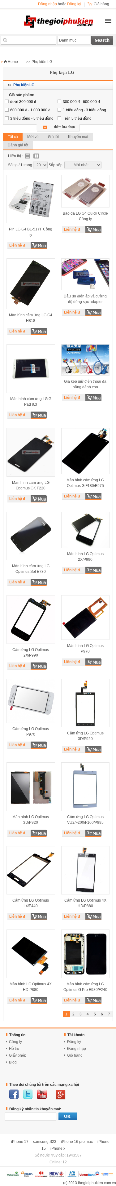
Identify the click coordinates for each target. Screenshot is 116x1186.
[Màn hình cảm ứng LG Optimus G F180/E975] (85, 451)
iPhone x (57, 1148)
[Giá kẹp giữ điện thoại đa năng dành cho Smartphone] (85, 359)
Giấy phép (17, 1055)
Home (13, 62)
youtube (42, 1094)
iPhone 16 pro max (77, 1141)
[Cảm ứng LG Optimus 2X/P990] (30, 619)
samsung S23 (44, 1141)
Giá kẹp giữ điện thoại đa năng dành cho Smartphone (85, 387)
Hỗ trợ (14, 1048)
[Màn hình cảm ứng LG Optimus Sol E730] (30, 536)
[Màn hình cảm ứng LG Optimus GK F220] (30, 452)
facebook (14, 1094)
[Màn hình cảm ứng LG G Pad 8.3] (30, 368)
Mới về (33, 137)
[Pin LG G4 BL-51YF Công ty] (30, 199)
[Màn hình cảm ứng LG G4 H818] (30, 283)
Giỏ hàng (75, 1055)
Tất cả (13, 137)
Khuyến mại (78, 137)
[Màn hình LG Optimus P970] (85, 617)
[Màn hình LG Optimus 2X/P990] (85, 530)
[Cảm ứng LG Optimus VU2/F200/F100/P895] (85, 786)
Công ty (15, 1042)
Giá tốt (53, 137)
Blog (13, 1062)
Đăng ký (74, 4)
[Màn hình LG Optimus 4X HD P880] (30, 954)
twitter (27, 1094)
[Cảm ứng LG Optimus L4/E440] (30, 870)
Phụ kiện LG (42, 62)
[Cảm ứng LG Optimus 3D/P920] (85, 703)
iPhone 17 (19, 1141)
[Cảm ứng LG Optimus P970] (30, 701)
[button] (108, 21)
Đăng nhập (47, 4)
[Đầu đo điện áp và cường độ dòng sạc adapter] (85, 274)
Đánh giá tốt (18, 145)
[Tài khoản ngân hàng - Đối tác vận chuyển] (59, 1176)
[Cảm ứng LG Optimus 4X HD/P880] (85, 870)
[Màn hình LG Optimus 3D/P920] (30, 786)
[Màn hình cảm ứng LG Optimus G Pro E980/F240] (85, 954)
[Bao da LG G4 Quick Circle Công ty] (85, 191)
